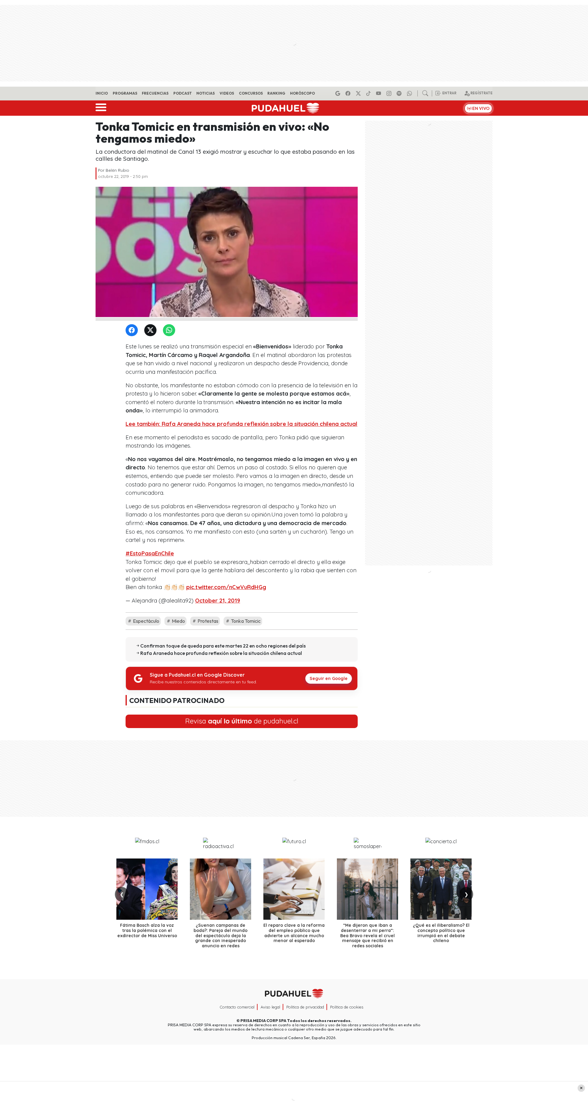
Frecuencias (155, 93)
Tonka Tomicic (245, 621)
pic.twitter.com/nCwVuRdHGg (226, 587)
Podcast (182, 93)
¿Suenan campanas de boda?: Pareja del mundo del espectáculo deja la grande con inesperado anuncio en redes (220, 935)
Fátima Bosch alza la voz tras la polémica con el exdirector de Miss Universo (147, 930)
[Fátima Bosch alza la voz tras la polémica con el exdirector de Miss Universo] (147, 889)
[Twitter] (151, 330)
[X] (359, 93)
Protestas (207, 621)
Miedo (178, 621)
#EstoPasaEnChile (150, 553)
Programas (125, 93)
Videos (227, 93)
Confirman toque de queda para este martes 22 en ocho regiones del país (223, 646)
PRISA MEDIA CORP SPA (263, 1020)
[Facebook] (348, 93)
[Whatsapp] (410, 93)
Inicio (102, 93)
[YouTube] (379, 93)
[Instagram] (389, 93)
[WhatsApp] (170, 330)
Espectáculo (145, 621)
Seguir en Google (329, 678)
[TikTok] (369, 93)
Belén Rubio (117, 170)
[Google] (338, 93)
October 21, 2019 (217, 600)
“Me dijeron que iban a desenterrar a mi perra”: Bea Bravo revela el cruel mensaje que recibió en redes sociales (367, 935)
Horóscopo (302, 93)
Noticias (205, 93)
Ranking (276, 93)
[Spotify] (400, 93)
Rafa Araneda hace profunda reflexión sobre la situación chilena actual (221, 653)
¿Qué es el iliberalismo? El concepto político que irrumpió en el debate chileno (441, 932)
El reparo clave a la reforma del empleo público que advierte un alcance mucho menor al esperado (294, 932)
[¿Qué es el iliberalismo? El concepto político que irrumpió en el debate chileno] (441, 889)
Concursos (251, 93)
